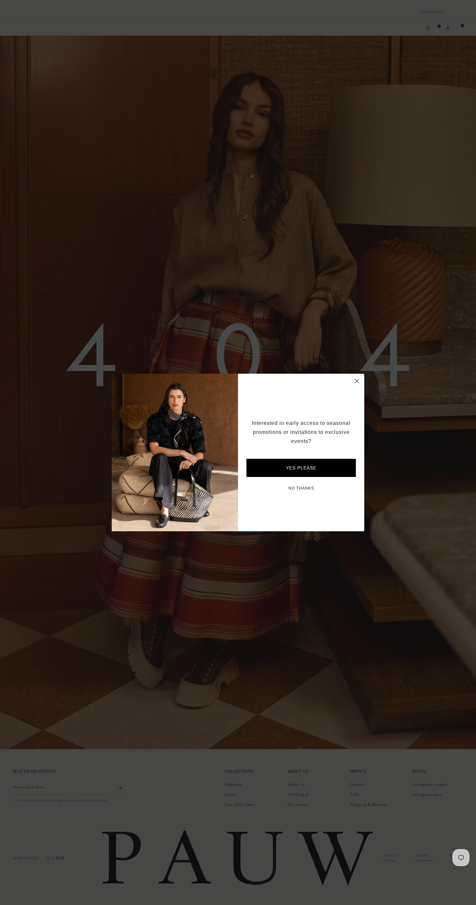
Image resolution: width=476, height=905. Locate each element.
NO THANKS (301, 488)
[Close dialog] (357, 381)
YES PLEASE (301, 467)
